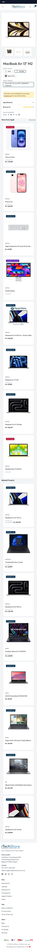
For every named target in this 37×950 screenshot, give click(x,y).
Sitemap (4, 933)
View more (32, 120)
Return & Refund (7, 908)
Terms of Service (7, 914)
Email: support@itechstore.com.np (13, 870)
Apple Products (7, 896)
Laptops (4, 886)
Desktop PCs (6, 890)
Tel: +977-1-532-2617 (8, 868)
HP (6, 782)
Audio (3, 899)
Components (6, 893)
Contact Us (5, 926)
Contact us (7, 96)
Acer (7, 648)
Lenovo (8, 559)
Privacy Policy (6, 911)
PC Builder (5, 929)
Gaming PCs (6, 883)
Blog (3, 923)
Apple (7, 154)
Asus (7, 693)
